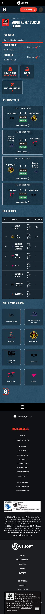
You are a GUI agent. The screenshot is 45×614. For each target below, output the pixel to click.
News (22, 568)
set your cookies (11, 610)
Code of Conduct (22, 491)
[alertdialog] (22, 603)
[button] (22, 117)
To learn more (26, 608)
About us (22, 564)
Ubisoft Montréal (23, 440)
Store (22, 555)
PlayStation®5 (22, 463)
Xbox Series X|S (22, 455)
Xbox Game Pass (22, 451)
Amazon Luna (22, 476)
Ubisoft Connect (22, 560)
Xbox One (22, 459)
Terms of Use (22, 589)
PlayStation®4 (22, 467)
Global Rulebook (22, 486)
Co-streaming (26, 9)
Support (22, 573)
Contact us (22, 581)
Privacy (22, 585)
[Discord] (22, 407)
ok (37, 609)
